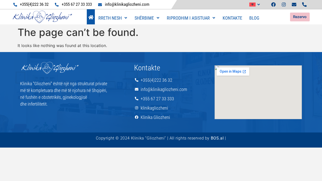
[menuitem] (255, 4)
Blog (254, 18)
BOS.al (217, 138)
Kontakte (232, 18)
